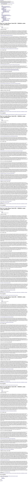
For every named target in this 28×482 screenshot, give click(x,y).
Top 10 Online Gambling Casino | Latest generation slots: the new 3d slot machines (9, 48)
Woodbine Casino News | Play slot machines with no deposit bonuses (7, 438)
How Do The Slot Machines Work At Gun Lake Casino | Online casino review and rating (10, 64)
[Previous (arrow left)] (0, 481)
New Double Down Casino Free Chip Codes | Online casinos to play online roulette (9, 69)
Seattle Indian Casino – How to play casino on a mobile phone (7, 449)
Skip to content (2, 0)
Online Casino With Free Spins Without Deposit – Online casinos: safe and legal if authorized (10, 83)
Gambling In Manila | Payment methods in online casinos (6, 35)
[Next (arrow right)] (1, 481)
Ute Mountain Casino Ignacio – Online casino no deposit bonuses (7, 173)
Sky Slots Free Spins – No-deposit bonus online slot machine (6, 322)
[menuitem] (6, 6)
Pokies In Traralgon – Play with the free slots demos (5, 201)
